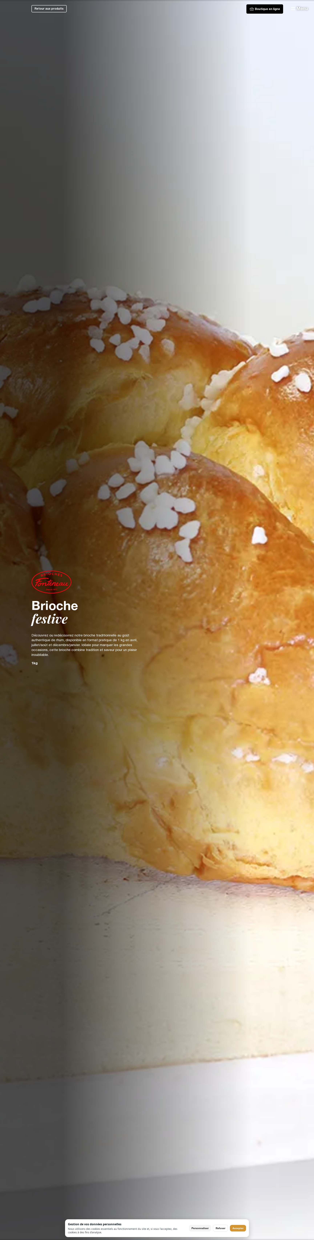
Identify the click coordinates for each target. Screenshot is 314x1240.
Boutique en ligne (267, 9)
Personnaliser (200, 1228)
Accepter (237, 1228)
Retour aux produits (49, 9)
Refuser (220, 1228)
